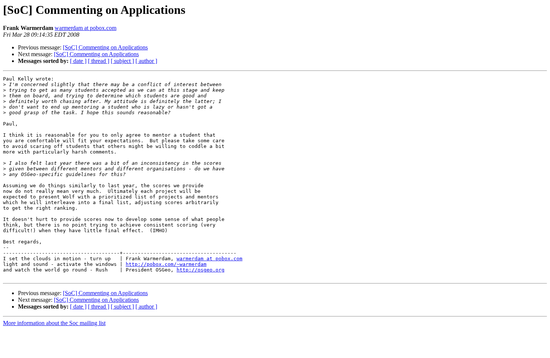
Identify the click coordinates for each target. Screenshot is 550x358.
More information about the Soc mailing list (54, 323)
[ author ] (146, 61)
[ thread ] (98, 61)
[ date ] (78, 61)
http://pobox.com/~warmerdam (166, 264)
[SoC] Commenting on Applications (105, 47)
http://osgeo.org (200, 270)
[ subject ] (122, 61)
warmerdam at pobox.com (85, 28)
